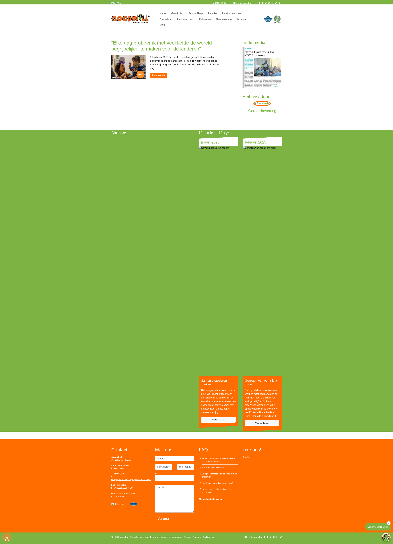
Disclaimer (155, 537)
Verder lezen (218, 419)
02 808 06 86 (220, 3)
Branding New (142, 537)
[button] (280, 3)
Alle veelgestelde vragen (210, 499)
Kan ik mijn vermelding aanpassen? (217, 483)
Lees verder (158, 75)
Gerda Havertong (262, 111)
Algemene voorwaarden (171, 537)
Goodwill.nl (248, 457)
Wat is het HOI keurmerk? (213, 467)
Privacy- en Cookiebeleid (203, 537)
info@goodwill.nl (243, 3)
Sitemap (187, 537)
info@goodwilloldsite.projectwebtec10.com (131, 479)
